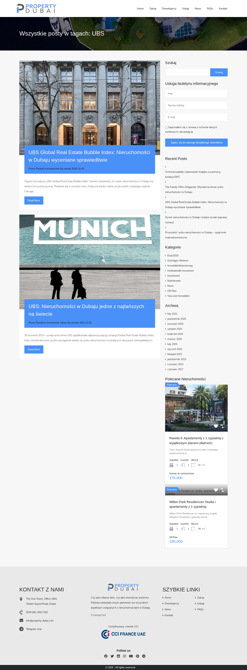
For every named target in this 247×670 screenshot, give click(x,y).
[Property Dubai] (37, 12)
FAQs (210, 8)
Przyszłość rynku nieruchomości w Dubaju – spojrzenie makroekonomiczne (195, 235)
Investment (53, 168)
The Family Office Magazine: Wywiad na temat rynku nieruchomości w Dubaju (194, 189)
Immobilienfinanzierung (180, 265)
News (198, 8)
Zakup (152, 8)
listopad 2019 (174, 354)
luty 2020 (172, 344)
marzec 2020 (174, 339)
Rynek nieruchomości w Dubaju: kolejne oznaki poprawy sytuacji (196, 220)
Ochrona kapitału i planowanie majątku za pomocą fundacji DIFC (192, 174)
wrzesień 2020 (175, 323)
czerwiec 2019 (175, 364)
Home (140, 8)
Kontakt (223, 8)
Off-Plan (171, 290)
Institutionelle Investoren (180, 270)
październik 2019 (176, 359)
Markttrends (174, 280)
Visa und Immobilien (178, 295)
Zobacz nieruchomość (196, 422)
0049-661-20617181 (37, 612)
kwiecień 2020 (175, 333)
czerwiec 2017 (175, 369)
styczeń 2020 (174, 349)
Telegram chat (34, 629)
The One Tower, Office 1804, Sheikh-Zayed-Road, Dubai (41, 601)
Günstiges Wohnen (177, 260)
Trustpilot (98, 615)
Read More (34, 200)
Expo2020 (172, 255)
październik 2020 (176, 318)
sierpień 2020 (174, 328)
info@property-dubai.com (40, 620)
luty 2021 (172, 313)
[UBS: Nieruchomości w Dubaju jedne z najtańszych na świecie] (89, 262)
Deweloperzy (169, 8)
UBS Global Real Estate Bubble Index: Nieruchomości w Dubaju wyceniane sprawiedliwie (196, 205)
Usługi (185, 8)
